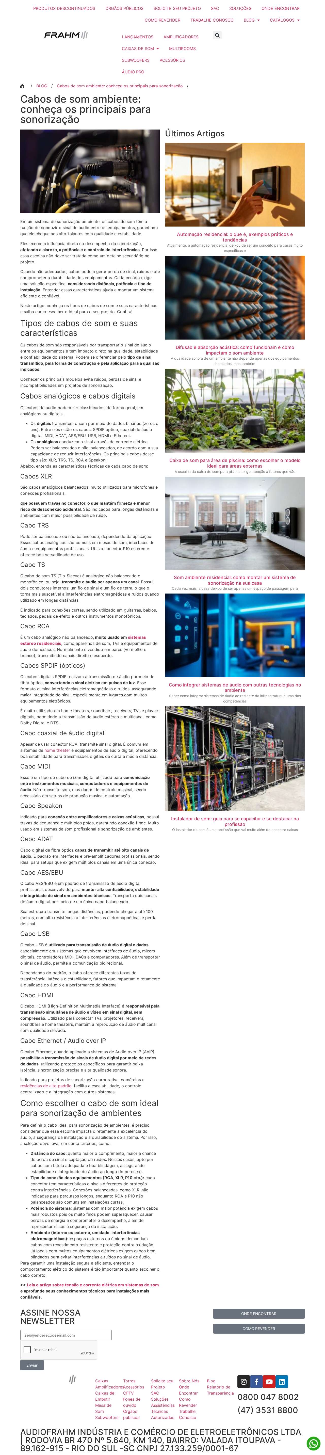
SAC (215, 8)
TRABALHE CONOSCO (212, 20)
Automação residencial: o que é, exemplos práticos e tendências (235, 237)
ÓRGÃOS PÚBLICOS (124, 8)
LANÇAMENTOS (137, 36)
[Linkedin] (281, 1381)
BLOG (249, 20)
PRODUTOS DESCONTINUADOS (64, 8)
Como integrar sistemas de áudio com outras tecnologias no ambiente (235, 687)
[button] (217, 35)
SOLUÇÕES (240, 8)
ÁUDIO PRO (133, 71)
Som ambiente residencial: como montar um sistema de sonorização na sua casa (235, 580)
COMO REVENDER (162, 20)
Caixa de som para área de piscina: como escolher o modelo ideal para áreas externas (235, 463)
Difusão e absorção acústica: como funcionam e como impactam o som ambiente (235, 350)
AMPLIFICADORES (181, 36)
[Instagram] (243, 1381)
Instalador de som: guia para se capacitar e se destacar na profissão (235, 821)
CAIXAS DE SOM (138, 48)
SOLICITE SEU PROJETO (177, 8)
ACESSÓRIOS (172, 60)
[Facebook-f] (256, 1381)
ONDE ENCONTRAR (281, 8)
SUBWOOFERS (136, 60)
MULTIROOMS (182, 48)
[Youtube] (269, 1381)
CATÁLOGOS (282, 20)
